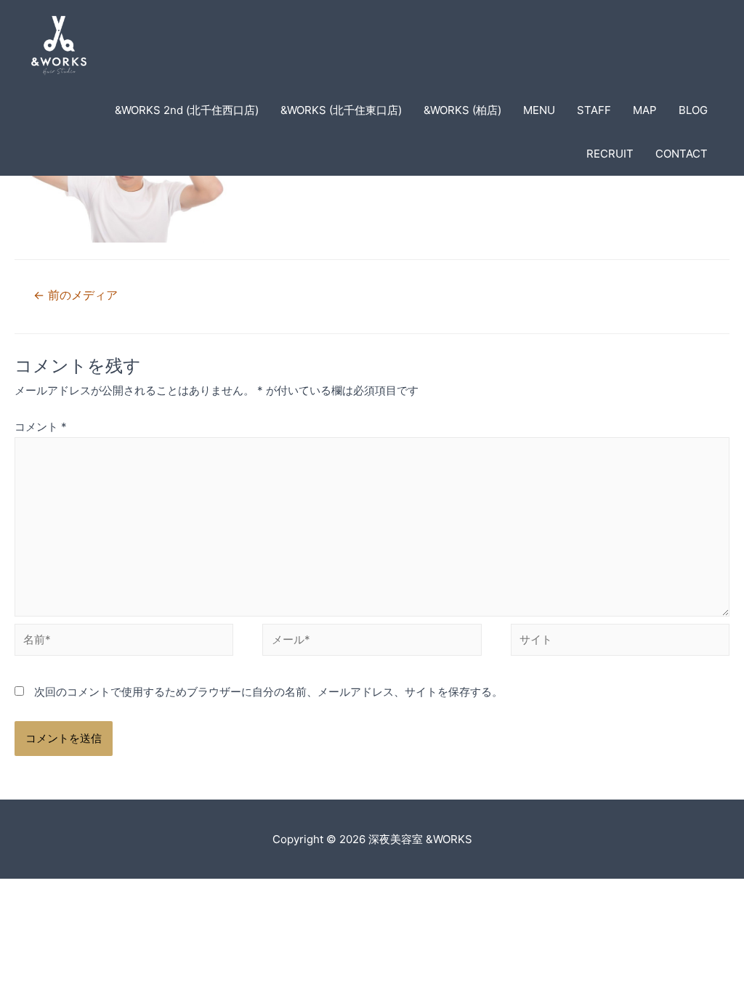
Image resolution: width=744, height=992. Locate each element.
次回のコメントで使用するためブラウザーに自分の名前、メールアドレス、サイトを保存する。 (268, 692)
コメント (41, 427)
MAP (645, 110)
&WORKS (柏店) (462, 110)
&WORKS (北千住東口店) (341, 110)
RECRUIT (610, 153)
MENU (539, 110)
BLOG (693, 110)
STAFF (594, 110)
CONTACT (681, 153)
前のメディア (75, 295)
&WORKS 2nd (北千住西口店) (187, 110)
